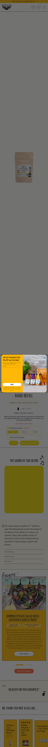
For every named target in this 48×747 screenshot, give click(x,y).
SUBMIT (12, 384)
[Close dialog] (44, 358)
